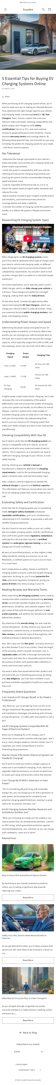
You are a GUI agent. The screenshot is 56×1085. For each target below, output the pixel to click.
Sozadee (24, 1080)
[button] (5, 9)
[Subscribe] (42, 1051)
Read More (28, 897)
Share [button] (7, 96)
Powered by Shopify (34, 1080)
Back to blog (30, 1032)
